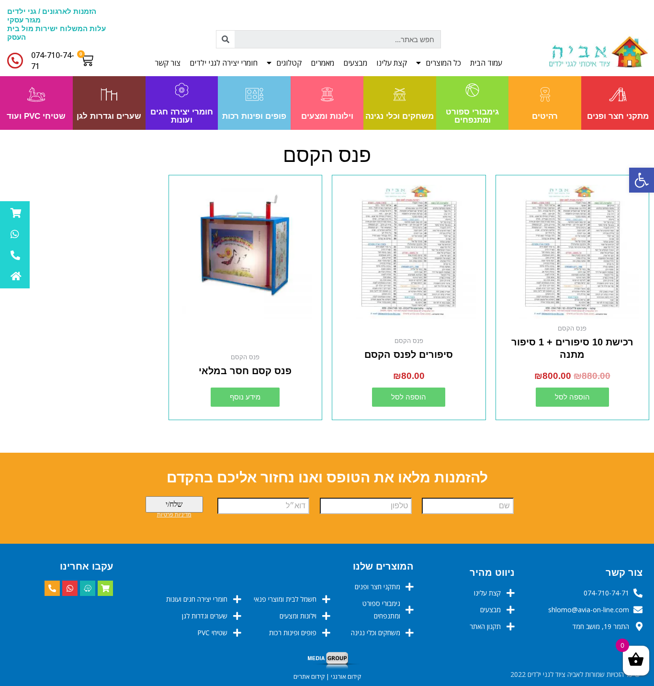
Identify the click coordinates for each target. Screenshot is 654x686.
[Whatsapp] (70, 588)
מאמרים (322, 63)
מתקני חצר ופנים (618, 116)
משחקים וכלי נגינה (399, 116)
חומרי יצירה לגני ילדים (224, 63)
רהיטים (545, 116)
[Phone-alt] (52, 588)
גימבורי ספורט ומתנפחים (472, 116)
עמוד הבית (486, 63)
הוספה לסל (572, 397)
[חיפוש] (225, 39)
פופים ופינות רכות (254, 116)
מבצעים (355, 63)
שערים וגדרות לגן (109, 116)
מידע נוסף (245, 397)
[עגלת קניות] (89, 60)
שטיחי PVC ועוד (36, 116)
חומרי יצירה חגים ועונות (181, 116)
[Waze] (87, 588)
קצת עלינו (391, 63)
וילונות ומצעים (327, 116)
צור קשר (167, 63)
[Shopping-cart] (105, 588)
